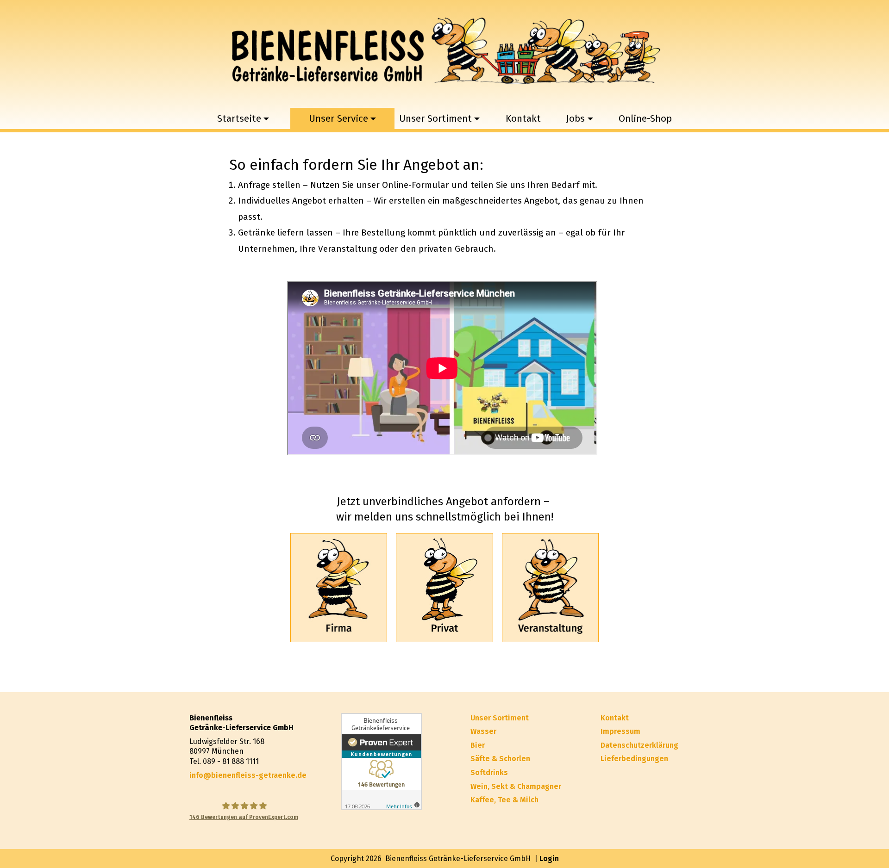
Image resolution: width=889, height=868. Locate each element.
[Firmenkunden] (338, 587)
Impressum (620, 731)
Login (549, 858)
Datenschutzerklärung (639, 745)
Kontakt (523, 118)
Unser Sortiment (499, 717)
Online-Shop (645, 118)
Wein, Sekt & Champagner (515, 786)
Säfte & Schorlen (500, 758)
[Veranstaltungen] (550, 587)
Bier (477, 745)
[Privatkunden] (444, 587)
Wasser (483, 731)
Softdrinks (489, 772)
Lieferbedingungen (634, 758)
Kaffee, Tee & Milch (504, 799)
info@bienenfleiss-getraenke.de (248, 775)
